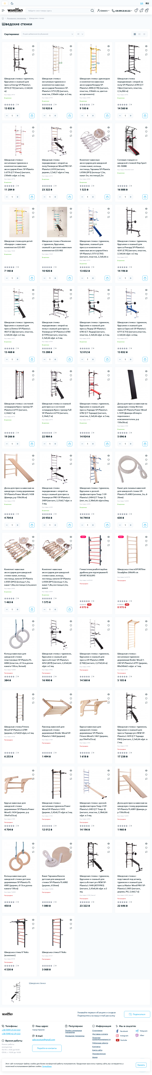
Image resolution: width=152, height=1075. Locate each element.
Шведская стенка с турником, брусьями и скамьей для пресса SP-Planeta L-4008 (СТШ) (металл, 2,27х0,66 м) (94, 658)
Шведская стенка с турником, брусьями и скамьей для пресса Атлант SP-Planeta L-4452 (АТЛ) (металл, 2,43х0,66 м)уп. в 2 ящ (57, 659)
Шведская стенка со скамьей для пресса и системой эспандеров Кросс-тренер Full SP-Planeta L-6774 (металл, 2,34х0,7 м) (56, 409)
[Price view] (144, 34)
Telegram (143, 1031)
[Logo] (15, 10)
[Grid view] (134, 34)
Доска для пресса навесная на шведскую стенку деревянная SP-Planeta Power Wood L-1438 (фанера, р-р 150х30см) (19, 493)
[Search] (92, 10)
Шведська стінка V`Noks (54, 952)
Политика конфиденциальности (101, 1038)
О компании (97, 1030)
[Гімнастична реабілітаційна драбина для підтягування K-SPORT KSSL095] (95, 550)
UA (141, 3)
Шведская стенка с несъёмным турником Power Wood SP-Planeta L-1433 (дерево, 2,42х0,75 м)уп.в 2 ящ (57, 808)
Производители (99, 1054)
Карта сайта (97, 1050)
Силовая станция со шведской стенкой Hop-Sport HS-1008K (132, 163)
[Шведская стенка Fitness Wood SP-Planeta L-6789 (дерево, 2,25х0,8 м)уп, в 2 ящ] (19, 708)
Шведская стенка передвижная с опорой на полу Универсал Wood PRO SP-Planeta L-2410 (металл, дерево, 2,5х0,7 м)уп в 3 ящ (57, 166)
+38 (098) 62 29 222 (11, 1033)
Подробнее (47, 1066)
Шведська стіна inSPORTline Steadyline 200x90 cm (131, 571)
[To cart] (32, 115)
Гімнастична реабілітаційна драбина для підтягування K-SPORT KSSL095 (94, 572)
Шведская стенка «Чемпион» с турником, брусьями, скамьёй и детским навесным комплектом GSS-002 (57, 246)
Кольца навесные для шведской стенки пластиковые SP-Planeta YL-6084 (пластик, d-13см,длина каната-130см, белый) (18, 659)
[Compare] (33, 54)
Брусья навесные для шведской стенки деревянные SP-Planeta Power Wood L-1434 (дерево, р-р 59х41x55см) (19, 809)
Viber (142, 1035)
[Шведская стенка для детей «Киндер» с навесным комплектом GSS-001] (19, 222)
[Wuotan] (25, 1014)
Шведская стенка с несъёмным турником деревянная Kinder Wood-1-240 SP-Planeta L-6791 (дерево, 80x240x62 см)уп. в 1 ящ (132, 659)
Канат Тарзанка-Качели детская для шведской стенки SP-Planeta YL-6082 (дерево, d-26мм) (55, 881)
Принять (141, 1065)
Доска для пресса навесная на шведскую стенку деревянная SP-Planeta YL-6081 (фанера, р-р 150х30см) (132, 808)
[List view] (139, 34)
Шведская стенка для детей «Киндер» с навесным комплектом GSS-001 (18, 244)
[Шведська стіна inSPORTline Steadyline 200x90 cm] (132, 550)
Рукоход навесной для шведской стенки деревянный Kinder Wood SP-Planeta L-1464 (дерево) (56, 731)
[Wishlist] (33, 50)
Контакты (96, 1046)
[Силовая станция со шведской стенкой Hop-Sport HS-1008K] (132, 141)
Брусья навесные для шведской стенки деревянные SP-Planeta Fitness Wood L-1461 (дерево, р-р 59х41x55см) (94, 733)
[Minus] (6, 115)
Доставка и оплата (100, 1034)
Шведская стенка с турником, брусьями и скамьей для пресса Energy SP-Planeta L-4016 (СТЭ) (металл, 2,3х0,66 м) (19, 84)
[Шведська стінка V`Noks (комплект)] (19, 933)
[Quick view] (33, 46)
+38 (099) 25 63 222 (11, 1030)
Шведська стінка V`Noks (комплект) (16, 954)
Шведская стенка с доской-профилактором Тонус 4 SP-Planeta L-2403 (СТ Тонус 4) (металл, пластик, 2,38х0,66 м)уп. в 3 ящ (93, 809)
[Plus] (17, 115)
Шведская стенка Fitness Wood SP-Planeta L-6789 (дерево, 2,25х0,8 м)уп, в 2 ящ (19, 730)
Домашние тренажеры (16, 18)
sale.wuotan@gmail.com (43, 1039)
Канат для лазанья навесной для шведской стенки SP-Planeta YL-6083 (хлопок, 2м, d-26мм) (132, 493)
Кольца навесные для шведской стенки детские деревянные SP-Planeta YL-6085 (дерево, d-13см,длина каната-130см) (18, 882)
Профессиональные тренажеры (73, 1031)
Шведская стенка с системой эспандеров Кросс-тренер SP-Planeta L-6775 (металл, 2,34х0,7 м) (18, 408)
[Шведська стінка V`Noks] (57, 933)
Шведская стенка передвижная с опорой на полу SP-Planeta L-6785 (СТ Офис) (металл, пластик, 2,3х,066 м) (130, 84)
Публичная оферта (100, 1043)
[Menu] (3, 11)
